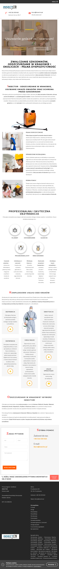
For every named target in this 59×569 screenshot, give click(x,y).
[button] (55, 1)
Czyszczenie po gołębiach (37, 526)
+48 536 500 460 (13, 12)
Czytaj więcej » (37, 566)
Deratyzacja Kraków (36, 537)
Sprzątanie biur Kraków (43, 549)
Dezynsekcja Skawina (50, 542)
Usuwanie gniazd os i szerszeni (39, 522)
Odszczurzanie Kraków (50, 544)
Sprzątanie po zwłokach (38, 554)
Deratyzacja (34, 516)
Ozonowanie (34, 518)
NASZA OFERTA (41, 46)
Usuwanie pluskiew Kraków (50, 558)
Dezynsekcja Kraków (36, 542)
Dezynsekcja (34, 511)
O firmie (33, 507)
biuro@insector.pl (40, 447)
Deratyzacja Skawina (50, 537)
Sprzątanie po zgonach (45, 551)
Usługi (32, 509)
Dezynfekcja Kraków (50, 539)
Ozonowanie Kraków (36, 546)
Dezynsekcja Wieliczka (37, 544)
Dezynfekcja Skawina (36, 540)
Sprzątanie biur (35, 529)
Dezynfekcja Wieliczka (50, 540)
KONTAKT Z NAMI (18, 46)
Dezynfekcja (34, 514)
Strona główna (34, 505)
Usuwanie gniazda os (44, 556)
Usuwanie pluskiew (35, 520)
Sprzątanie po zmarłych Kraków (47, 553)
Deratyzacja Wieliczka (37, 539)
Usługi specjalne (35, 524)
